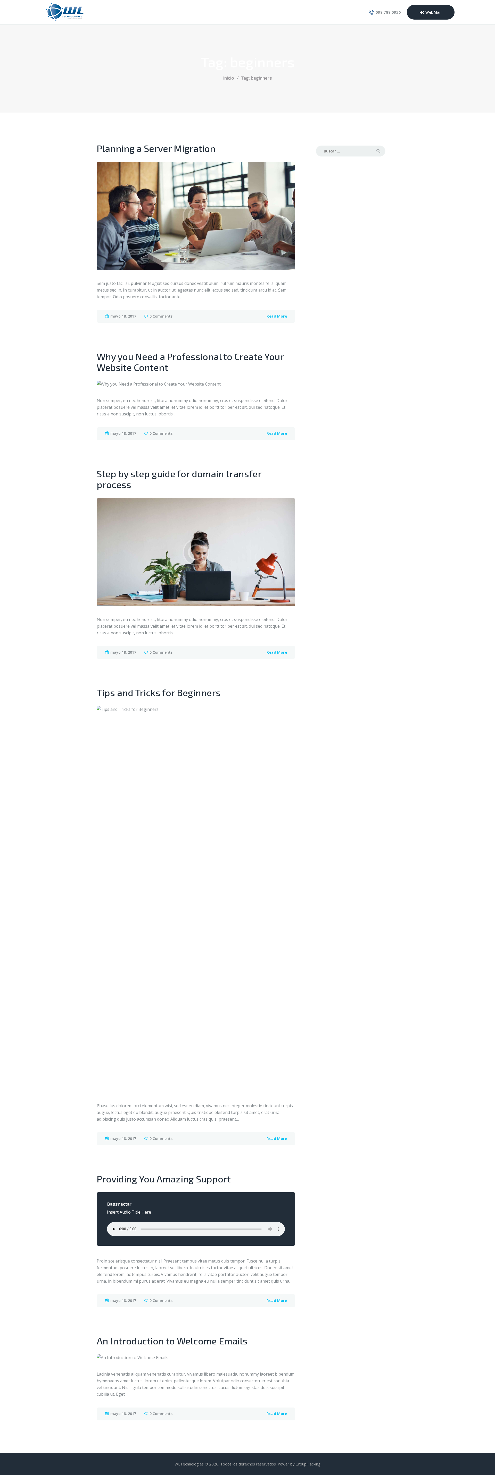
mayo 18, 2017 (123, 316)
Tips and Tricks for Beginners (159, 692)
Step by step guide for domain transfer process (179, 479)
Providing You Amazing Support (164, 1178)
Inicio (228, 78)
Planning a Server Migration (156, 148)
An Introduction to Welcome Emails (172, 1340)
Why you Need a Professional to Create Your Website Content (190, 362)
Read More (277, 316)
